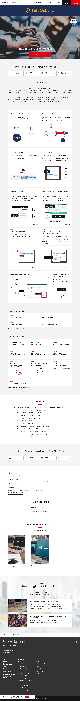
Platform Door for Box (24, 689)
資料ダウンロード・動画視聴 (7, 672)
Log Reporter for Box (24, 685)
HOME (4, 634)
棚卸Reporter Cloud (23, 670)
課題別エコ (44, 2)
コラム (54, 2)
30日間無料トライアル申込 (9, 674)
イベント (59, 2)
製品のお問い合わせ (40, 54)
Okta (37, 670)
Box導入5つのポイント (8, 663)
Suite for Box (22, 661)
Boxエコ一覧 (21, 659)
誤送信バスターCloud (23, 677)
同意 (27, 696)
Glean (37, 661)
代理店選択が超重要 (7, 664)
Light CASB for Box (23, 682)
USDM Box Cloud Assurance (43, 671)
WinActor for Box (40, 663)
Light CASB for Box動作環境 (15, 493)
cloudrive (21, 663)
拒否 (31, 696)
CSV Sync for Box (23, 678)
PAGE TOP (76, 643)
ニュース (5, 668)
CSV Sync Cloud (22, 664)
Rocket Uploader (23, 671)
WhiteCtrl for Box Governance (26, 680)
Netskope (38, 668)
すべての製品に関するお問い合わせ (75, 3)
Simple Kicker (22, 666)
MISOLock (21, 683)
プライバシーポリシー (12, 697)
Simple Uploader (23, 675)
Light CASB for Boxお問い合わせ (40, 507)
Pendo (38, 666)
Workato (38, 673)
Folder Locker (22, 687)
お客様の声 (5, 661)
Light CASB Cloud (23, 668)
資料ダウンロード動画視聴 (66, 2)
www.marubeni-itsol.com (9, 653)
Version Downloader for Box (25, 690)
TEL (40, 501)
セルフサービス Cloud (24, 673)
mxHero (38, 664)
